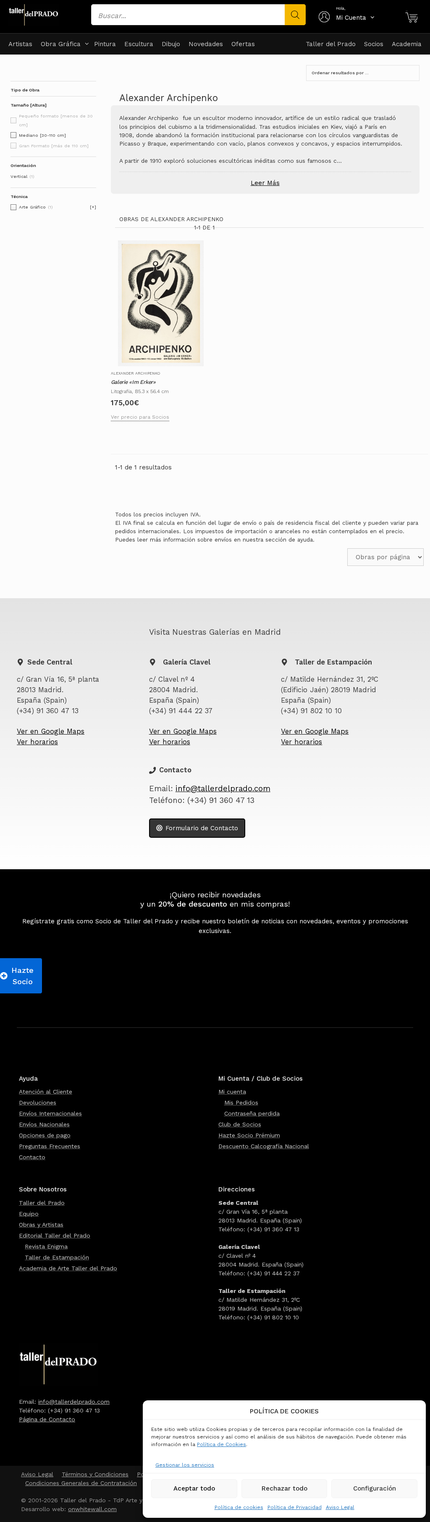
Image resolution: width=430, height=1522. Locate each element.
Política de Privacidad (294, 1507)
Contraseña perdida (252, 1113)
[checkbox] (53, 135)
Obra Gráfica (61, 44)
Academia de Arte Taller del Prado (68, 1268)
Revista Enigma (46, 1246)
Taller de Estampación (57, 1257)
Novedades (206, 44)
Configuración (374, 1488)
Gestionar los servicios (184, 1465)
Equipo (29, 1213)
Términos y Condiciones (95, 1474)
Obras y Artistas (41, 1224)
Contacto (32, 1157)
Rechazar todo (284, 1488)
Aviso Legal (340, 1507)
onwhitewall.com (92, 1509)
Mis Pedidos (241, 1102)
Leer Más (265, 183)
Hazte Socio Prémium (249, 1135)
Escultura (138, 44)
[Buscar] (295, 14)
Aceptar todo (194, 1488)
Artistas (20, 44)
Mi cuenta (232, 1091)
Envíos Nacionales (44, 1124)
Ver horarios (37, 742)
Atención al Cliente (45, 1091)
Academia (407, 44)
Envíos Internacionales (50, 1113)
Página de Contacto (47, 1419)
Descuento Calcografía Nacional (263, 1146)
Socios (373, 44)
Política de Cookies (221, 1444)
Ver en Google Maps (50, 731)
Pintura (105, 44)
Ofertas (243, 44)
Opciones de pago (45, 1135)
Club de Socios (239, 1124)
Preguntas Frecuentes (49, 1146)
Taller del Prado (331, 44)
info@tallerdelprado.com (223, 788)
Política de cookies (239, 1507)
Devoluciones (37, 1102)
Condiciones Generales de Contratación (81, 1483)
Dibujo (171, 44)
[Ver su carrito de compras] (411, 17)
